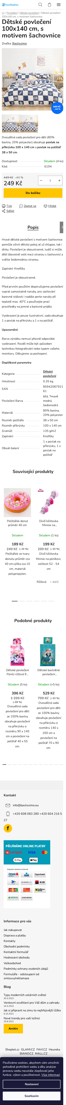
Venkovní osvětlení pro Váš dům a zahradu (31, 1003)
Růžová (41, 582)
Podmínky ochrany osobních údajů (26, 969)
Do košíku (33, 193)
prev (4, 513)
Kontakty (9, 941)
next (62, 513)
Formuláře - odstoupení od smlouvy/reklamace (21, 976)
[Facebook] (8, 828)
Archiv (13, 1029)
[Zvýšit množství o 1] (59, 180)
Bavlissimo (19, 43)
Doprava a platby (15, 936)
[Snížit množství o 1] (41, 180)
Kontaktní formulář (16, 952)
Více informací (50, 1075)
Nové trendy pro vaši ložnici (22, 1018)
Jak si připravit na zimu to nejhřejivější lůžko (32, 1010)
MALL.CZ (41, 1054)
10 (56, 764)
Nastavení (31, 1084)
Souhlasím (32, 1096)
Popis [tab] (33, 227)
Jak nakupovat (13, 930)
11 (61, 764)
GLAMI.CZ (28, 1050)
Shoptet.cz (12, 1050)
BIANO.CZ (26, 1054)
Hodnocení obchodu (17, 958)
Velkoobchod (12, 963)
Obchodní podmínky (17, 947)
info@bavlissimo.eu (26, 805)
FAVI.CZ (41, 1050)
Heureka (54, 1050)
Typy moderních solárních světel (25, 995)
